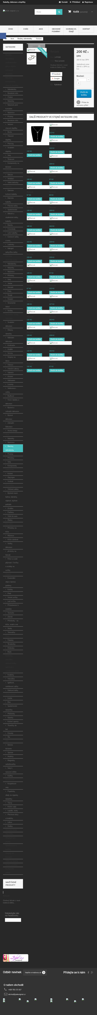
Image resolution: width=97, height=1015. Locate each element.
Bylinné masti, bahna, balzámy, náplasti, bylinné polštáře (11, 498)
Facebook (57, 74)
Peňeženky (9, 470)
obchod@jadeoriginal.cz (17, 994)
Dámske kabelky (9, 200)
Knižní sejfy (11, 807)
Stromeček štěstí (10, 305)
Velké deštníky (12, 182)
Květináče (11, 345)
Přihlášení (75, 2)
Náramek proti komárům (11, 107)
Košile (9, 698)
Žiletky (10, 520)
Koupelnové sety (10, 785)
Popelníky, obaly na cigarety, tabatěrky (11, 795)
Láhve (9, 822)
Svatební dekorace (9, 324)
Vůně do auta (12, 516)
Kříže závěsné (12, 540)
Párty (7, 636)
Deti (6, 741)
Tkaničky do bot (11, 727)
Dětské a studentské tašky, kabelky (11, 217)
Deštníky (8, 171)
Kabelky (8, 186)
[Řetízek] (31, 58)
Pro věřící (9, 524)
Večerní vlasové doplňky (11, 126)
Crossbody (11, 229)
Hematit (10, 287)
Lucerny (10, 384)
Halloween (11, 380)
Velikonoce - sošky (11, 390)
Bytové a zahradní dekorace (12, 409)
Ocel (7, 435)
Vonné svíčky (12, 597)
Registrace (88, 2)
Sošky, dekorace (9, 545)
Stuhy (9, 628)
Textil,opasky (10, 694)
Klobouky (10, 648)
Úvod (10, 29)
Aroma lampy (12, 431)
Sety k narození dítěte (10, 770)
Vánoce (10, 365)
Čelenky (10, 640)
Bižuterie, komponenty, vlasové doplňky (11, 81)
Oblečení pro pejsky (10, 840)
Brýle (9, 652)
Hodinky (10, 756)
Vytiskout (58, 85)
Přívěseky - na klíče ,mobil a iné (11, 622)
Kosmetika (9, 485)
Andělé (10, 349)
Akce (41, 29)
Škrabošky (11, 644)
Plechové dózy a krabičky (11, 816)
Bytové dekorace (9, 417)
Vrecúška (11, 679)
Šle (8, 737)
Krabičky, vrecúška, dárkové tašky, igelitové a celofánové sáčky (12, 663)
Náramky (10, 101)
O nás (25, 29)
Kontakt (64, 2)
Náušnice (10, 113)
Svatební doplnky (9, 149)
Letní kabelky (12, 233)
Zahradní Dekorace (9, 425)
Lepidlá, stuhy (12, 811)
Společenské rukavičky (11, 708)
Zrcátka (10, 508)
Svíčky (10, 311)
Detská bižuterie (9, 747)
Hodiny (10, 826)
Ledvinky (10, 244)
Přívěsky (10, 275)
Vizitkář (10, 481)
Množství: (80, 76)
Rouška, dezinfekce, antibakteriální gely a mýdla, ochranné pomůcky (11, 64)
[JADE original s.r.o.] (17, 16)
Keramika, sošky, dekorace (12, 316)
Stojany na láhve (10, 359)
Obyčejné (11, 477)
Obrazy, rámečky (9, 332)
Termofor (10, 613)
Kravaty (10, 733)
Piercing (10, 144)
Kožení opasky (13, 721)
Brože (9, 132)
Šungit (9, 295)
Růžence (10, 536)
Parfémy (10, 512)
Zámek (10, 617)
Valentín (10, 373)
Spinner (10, 753)
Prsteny (10, 116)
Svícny (10, 353)
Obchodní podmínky (56, 30)
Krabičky (10, 675)
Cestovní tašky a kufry (12, 239)
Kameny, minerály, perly (11, 258)
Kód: (52, 57)
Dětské (10, 175)
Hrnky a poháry (11, 865)
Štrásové (10, 159)
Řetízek (6, 895)
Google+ (57, 79)
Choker (10, 97)
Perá (9, 593)
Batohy (10, 225)
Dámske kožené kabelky (11, 192)
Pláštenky (11, 714)
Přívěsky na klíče (10, 530)
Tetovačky (11, 632)
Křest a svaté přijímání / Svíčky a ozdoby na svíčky (11, 564)
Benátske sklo (12, 120)
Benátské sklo (12, 93)
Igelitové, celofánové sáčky (11, 684)
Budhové (10, 396)
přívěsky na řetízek (10, 553)
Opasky (10, 718)
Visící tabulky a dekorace (12, 402)
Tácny (9, 803)
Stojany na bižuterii (9, 855)
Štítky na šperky (11, 861)
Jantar (9, 283)
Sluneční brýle (11, 830)
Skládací (10, 179)
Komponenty (12, 466)
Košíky (10, 589)
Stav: (52, 61)
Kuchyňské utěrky (9, 871)
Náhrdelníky (11, 89)
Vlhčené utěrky (13, 489)
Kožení (10, 473)
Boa (8, 702)
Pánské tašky (12, 206)
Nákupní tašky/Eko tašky (11, 250)
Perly (9, 291)
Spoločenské (12, 210)
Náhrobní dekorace (9, 339)
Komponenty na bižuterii (12, 165)
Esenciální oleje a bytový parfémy (10, 582)
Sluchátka (9, 834)
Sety (9, 155)
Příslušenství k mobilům (12, 607)
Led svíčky (11, 601)
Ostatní (10, 299)
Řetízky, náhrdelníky (9, 448)
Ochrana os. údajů (71, 30)
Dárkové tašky (12, 690)
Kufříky (10, 776)
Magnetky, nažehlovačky (10, 762)
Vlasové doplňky (9, 138)
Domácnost (9, 780)
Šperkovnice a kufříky (11, 847)
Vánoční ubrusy (13, 369)
